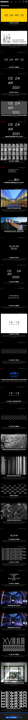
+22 (26, 408)
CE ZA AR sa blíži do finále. (14, 116)
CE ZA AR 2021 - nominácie (14, 161)
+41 (26, 8)
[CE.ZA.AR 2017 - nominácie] (14, 577)
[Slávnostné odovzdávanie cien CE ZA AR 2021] (14, 129)
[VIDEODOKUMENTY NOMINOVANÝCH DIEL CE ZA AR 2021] (14, 175)
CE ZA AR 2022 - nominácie (14, 67)
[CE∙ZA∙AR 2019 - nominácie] (14, 297)
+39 (26, 216)
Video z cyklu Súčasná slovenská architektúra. (14, 232)
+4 (26, 167)
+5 (26, 690)
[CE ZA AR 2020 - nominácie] (14, 273)
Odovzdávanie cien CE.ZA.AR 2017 (14, 605)
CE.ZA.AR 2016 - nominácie (14, 654)
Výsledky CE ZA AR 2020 (14, 257)
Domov (11, 1)
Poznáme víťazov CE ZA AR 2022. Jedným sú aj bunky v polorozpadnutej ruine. (14, 25)
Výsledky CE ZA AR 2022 (14, 23)
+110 (26, 313)
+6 (26, 528)
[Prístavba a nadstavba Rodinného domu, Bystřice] (14, 672)
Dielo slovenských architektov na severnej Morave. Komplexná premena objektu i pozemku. (14, 685)
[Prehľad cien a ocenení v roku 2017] (14, 466)
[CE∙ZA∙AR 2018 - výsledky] (14, 351)
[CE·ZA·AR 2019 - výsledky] (14, 323)
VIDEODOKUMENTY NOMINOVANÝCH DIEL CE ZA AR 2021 (14, 182)
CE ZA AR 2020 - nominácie (14, 282)
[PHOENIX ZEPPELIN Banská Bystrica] (14, 198)
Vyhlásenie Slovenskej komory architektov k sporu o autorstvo (14, 379)
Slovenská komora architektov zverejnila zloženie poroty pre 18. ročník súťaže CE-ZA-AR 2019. (14, 403)
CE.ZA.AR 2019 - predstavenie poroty (14, 401)
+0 (26, 121)
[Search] (23, 1)
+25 (26, 546)
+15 (26, 484)
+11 (26, 30)
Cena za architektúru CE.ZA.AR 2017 (14, 708)
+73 (26, 237)
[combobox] (23, 1)
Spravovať (20, 717)
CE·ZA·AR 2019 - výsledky (14, 334)
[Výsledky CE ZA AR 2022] (14, 15)
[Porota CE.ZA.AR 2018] (14, 490)
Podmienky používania (14, 715)
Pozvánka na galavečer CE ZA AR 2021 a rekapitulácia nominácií (14, 115)
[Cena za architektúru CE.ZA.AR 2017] (14, 699)
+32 (26, 342)
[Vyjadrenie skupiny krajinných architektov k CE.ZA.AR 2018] (14, 441)
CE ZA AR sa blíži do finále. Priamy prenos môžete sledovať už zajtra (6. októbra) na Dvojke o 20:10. (14, 47)
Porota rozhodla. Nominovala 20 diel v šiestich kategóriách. (14, 162)
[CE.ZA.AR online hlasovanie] (14, 533)
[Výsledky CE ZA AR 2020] (14, 247)
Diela (16, 1)
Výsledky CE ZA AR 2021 (14, 92)
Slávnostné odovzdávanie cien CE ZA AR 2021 (14, 136)
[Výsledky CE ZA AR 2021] (14, 82)
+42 (26, 143)
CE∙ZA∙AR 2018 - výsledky (14, 360)
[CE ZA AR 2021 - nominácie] (14, 152)
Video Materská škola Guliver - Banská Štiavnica (14, 231)
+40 (26, 73)
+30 (26, 52)
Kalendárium (3, 121)
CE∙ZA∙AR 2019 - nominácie (14, 305)
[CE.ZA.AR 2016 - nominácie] (14, 645)
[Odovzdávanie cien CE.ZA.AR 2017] (14, 598)
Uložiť (7, 717)
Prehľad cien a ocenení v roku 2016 (14, 520)
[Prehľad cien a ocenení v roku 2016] (14, 511)
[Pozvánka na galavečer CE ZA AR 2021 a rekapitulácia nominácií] (14, 107)
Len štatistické (13, 717)
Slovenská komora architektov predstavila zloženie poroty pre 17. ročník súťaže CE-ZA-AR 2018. (14, 497)
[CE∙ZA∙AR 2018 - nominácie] (14, 417)
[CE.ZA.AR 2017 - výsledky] (14, 554)
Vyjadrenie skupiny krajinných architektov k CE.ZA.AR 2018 (14, 449)
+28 (26, 433)
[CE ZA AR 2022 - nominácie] (14, 59)
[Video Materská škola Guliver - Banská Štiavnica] (14, 223)
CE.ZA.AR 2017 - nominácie (14, 583)
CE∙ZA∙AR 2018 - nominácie (14, 426)
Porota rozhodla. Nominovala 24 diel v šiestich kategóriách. (14, 68)
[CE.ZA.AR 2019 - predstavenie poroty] (14, 394)
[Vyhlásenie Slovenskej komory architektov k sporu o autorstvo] (14, 374)
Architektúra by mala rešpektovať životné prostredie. (14, 450)
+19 (26, 570)
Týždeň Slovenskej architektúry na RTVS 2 (14, 183)
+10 (26, 100)
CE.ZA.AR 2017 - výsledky (14, 562)
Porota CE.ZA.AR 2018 (14, 495)
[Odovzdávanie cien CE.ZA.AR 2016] (14, 620)
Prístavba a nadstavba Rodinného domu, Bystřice (14, 683)
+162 (26, 387)
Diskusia (20, 1)
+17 (26, 368)
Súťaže (2, 100)
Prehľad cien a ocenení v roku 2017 (14, 476)
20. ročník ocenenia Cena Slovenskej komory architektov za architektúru (14, 137)
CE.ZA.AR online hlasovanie (14, 539)
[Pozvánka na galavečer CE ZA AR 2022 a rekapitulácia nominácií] (14, 37)
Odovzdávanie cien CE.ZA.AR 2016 (14, 627)
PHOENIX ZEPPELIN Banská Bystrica (14, 208)
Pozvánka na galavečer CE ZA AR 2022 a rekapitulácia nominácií (14, 45)
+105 (26, 288)
